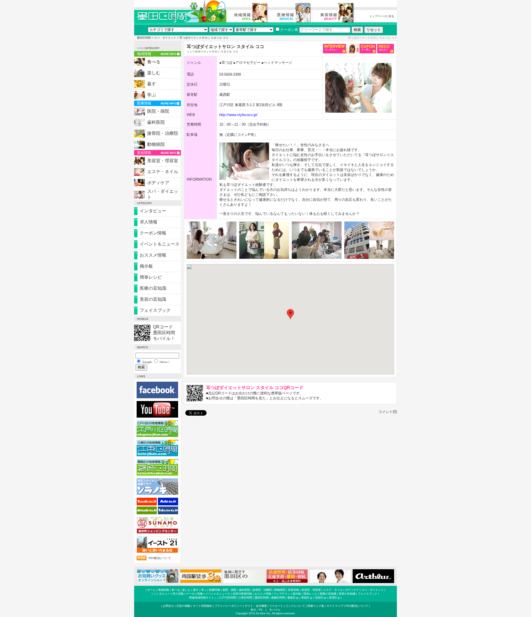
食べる (153, 61)
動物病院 (156, 144)
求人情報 (148, 222)
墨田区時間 (144, 37)
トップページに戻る (381, 16)
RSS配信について (160, 558)
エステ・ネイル (162, 171)
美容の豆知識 (153, 299)
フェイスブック (155, 310)
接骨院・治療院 (162, 133)
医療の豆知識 (153, 288)
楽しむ (153, 72)
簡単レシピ (151, 277)
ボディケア (158, 182)
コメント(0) (387, 412)
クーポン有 (289, 30)
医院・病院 (158, 111)
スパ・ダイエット (165, 37)
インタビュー (153, 211)
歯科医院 (156, 122)
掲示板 (146, 266)
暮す (151, 83)
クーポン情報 (153, 233)
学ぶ (151, 95)
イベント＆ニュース (159, 244)
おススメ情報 (153, 255)
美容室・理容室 (162, 160)
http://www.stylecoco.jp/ (238, 115)
